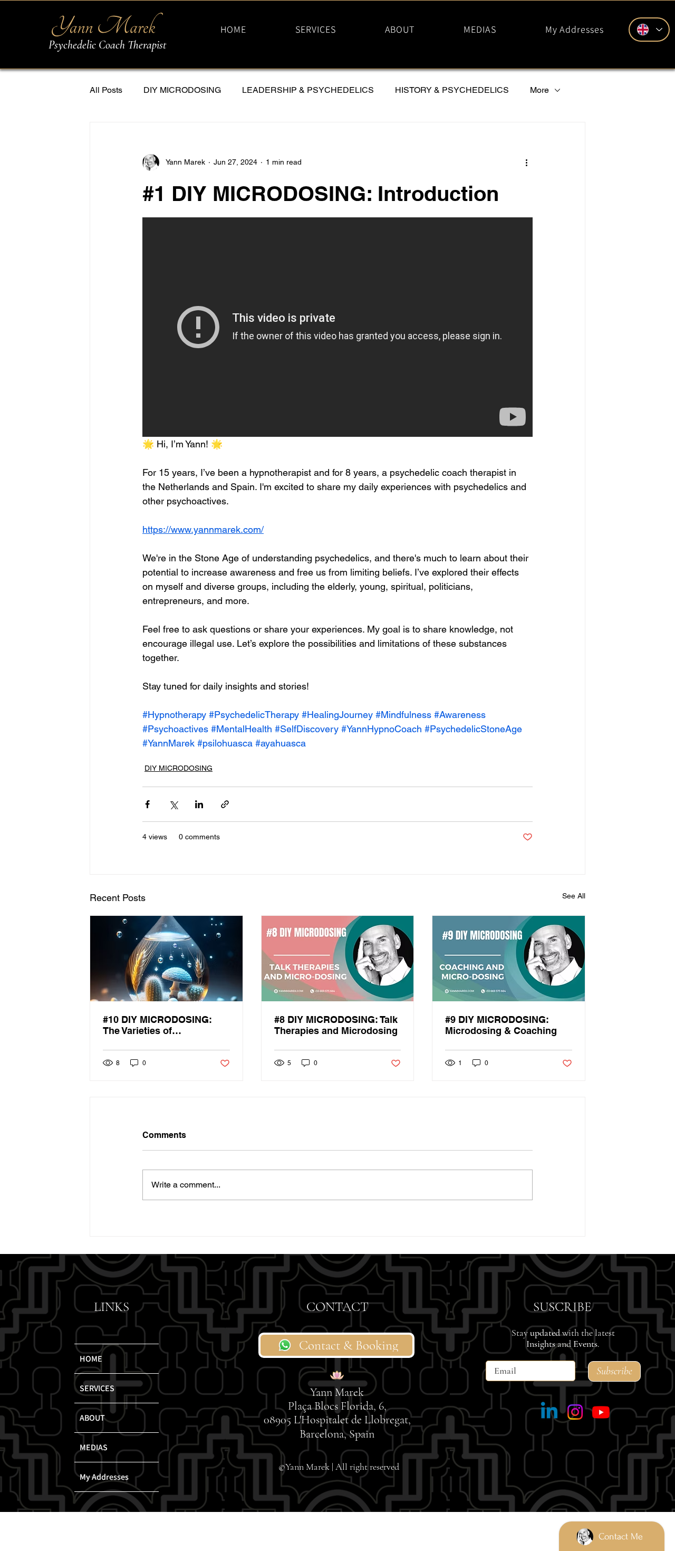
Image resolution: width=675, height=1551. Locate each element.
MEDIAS (94, 1447)
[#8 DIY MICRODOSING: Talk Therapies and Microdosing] (338, 958)
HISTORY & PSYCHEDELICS (452, 90)
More (539, 90)
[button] (315, 29)
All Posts (106, 90)
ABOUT (92, 1417)
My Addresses (104, 1476)
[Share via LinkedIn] (199, 804)
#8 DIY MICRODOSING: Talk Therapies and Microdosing (336, 1025)
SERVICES (97, 1388)
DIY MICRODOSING (182, 90)
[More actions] (526, 162)
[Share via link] (225, 804)
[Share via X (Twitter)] (173, 804)
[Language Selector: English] (649, 29)
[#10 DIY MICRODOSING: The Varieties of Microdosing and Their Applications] (166, 958)
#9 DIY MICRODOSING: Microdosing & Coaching (501, 1025)
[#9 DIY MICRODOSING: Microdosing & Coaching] (508, 958)
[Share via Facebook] (147, 804)
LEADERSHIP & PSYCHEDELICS (308, 90)
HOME (91, 1358)
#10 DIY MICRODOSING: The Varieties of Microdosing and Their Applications (157, 1025)
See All (573, 896)
